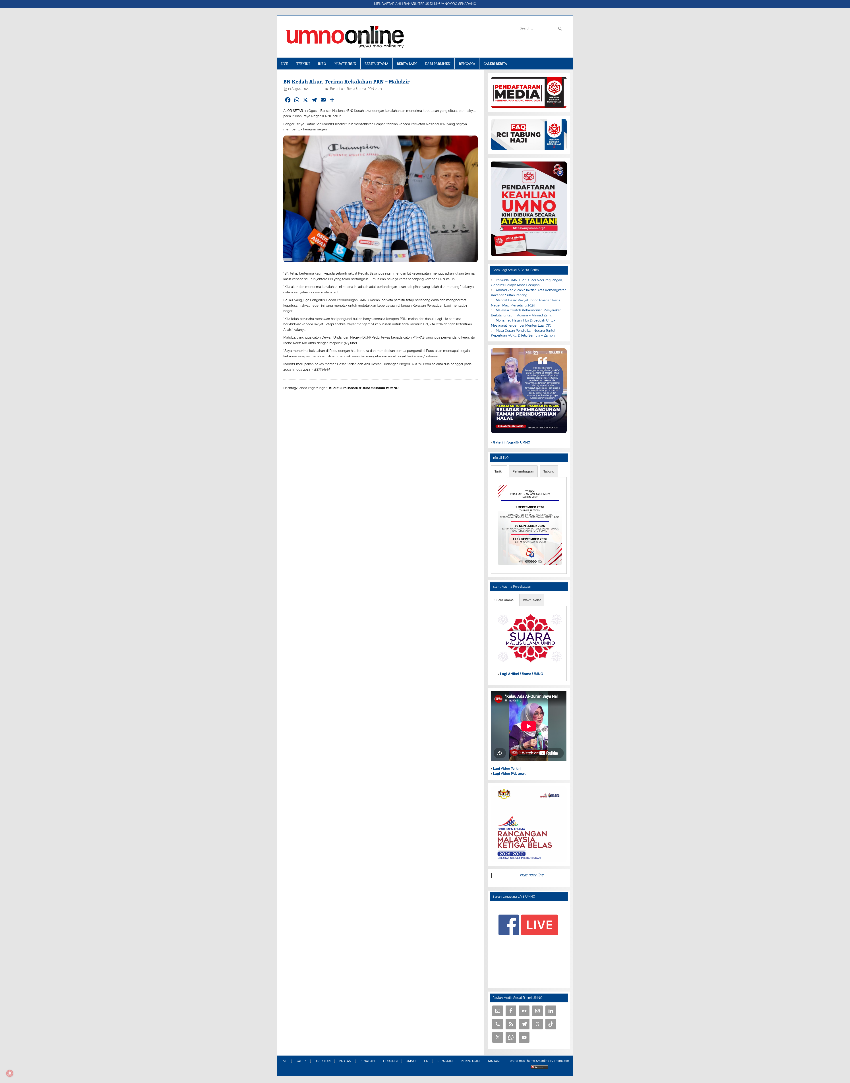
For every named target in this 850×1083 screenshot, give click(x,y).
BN (426, 1061)
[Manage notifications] (9, 1073)
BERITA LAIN (407, 64)
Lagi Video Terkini (506, 769)
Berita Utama (356, 89)
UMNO (411, 1061)
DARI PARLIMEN (437, 64)
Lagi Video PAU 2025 (508, 774)
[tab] (499, 471)
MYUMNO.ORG (445, 4)
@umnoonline (532, 875)
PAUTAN (345, 1061)
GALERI (301, 1061)
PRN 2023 (375, 89)
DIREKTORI (322, 1061)
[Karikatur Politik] (528, 432)
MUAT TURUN (345, 64)
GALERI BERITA (495, 64)
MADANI (494, 1061)
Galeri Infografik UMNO (511, 442)
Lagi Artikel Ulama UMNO (521, 674)
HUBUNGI (390, 1061)
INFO (322, 64)
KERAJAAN (445, 1061)
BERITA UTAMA (376, 64)
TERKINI (303, 64)
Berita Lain (337, 89)
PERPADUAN (470, 1061)
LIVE (284, 64)
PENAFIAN (367, 1061)
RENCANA (467, 64)
